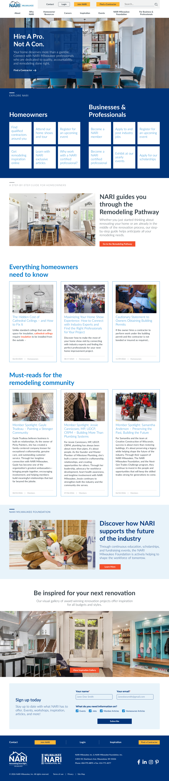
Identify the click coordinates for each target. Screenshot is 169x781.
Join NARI (45, 742)
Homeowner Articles (135, 711)
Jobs (95, 711)
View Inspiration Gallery (84, 670)
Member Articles (111, 711)
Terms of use (58, 774)
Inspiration (115, 742)
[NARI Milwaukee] (21, 4)
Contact (13, 742)
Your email (123, 691)
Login (83, 742)
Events (82, 711)
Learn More (110, 567)
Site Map (81, 774)
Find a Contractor (23, 70)
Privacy (70, 774)
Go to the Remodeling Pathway (117, 244)
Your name (82, 691)
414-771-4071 (87, 763)
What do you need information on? (96, 706)
